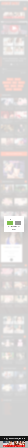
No (18, 223)
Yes (10, 223)
